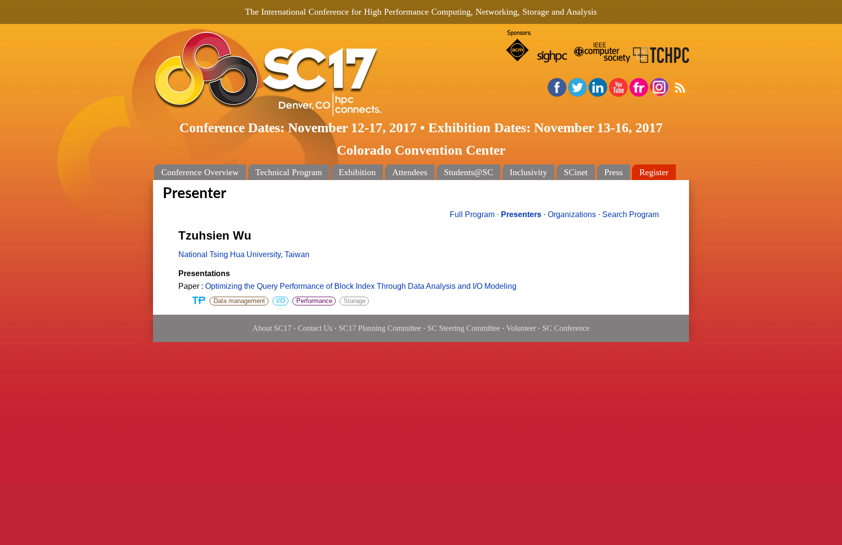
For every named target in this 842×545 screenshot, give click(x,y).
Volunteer (521, 328)
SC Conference (566, 328)
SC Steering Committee (463, 328)
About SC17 (271, 328)
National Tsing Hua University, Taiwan (243, 254)
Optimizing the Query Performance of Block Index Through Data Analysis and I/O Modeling (361, 286)
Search (630, 214)
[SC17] (299, 74)
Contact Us (315, 328)
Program (472, 214)
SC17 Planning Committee (380, 328)
